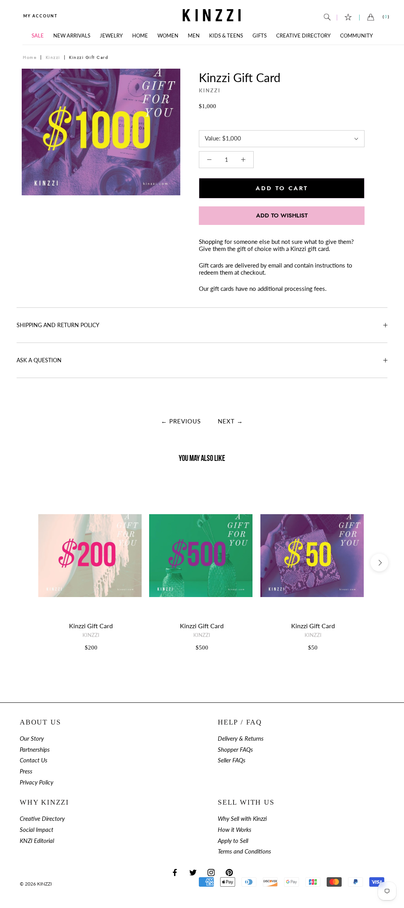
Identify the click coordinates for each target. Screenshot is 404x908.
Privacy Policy (36, 782)
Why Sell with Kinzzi (242, 818)
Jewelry (111, 36)
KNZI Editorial (37, 840)
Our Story (32, 738)
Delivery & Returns (241, 738)
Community (356, 36)
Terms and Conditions (244, 851)
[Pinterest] (229, 872)
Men (194, 36)
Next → (230, 421)
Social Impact (36, 829)
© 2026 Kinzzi (36, 884)
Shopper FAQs (235, 749)
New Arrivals (71, 36)
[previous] (30, 141)
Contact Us (33, 760)
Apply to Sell (233, 840)
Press (26, 771)
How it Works (234, 829)
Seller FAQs (231, 760)
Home (140, 36)
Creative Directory (303, 36)
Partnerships (35, 749)
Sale (38, 36)
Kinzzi (53, 57)
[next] (171, 141)
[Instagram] (211, 872)
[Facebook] (174, 872)
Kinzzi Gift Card (91, 625)
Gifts (259, 36)
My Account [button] (40, 15)
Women (167, 36)
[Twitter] (192, 872)
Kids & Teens (226, 36)
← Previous (181, 421)
